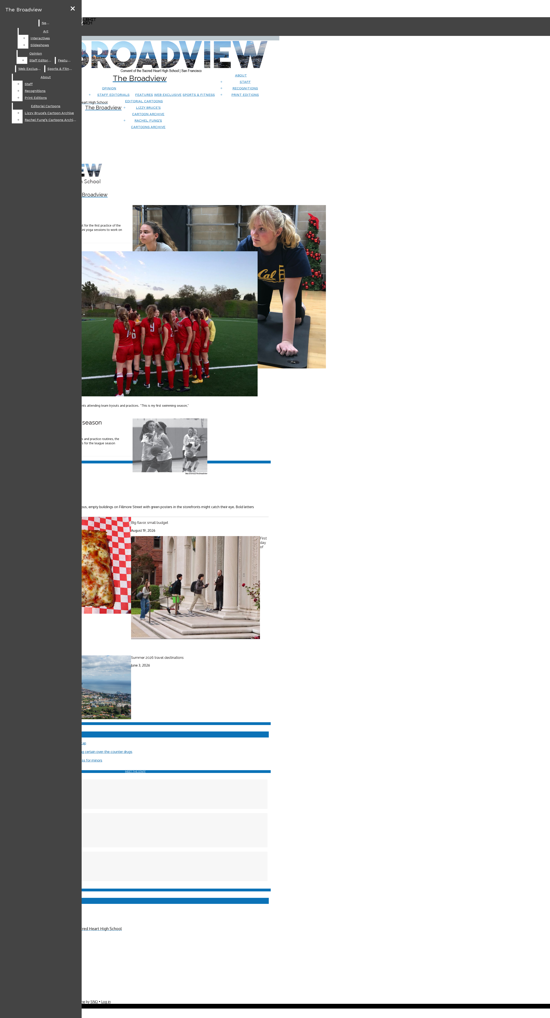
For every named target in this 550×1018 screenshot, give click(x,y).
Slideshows (40, 45)
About (241, 75)
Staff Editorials (113, 95)
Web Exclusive (168, 95)
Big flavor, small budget (149, 523)
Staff (245, 82)
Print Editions (245, 95)
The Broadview (23, 10)
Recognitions (245, 88)
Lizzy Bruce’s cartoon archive (49, 113)
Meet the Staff (135, 771)
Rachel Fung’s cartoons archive (51, 120)
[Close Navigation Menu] (72, 8)
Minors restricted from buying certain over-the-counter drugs (85, 752)
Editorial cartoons (144, 101)
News (46, 23)
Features (144, 95)
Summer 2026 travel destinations (157, 658)
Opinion (109, 88)
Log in (106, 1002)
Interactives (40, 38)
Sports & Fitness (199, 95)
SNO (94, 1002)
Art (45, 31)
